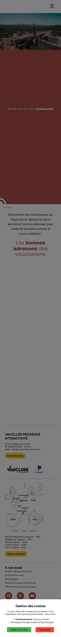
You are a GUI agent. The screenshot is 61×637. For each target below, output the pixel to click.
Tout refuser (44, 629)
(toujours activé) (32, 619)
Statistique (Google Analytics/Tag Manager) (32, 622)
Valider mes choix (19, 629)
